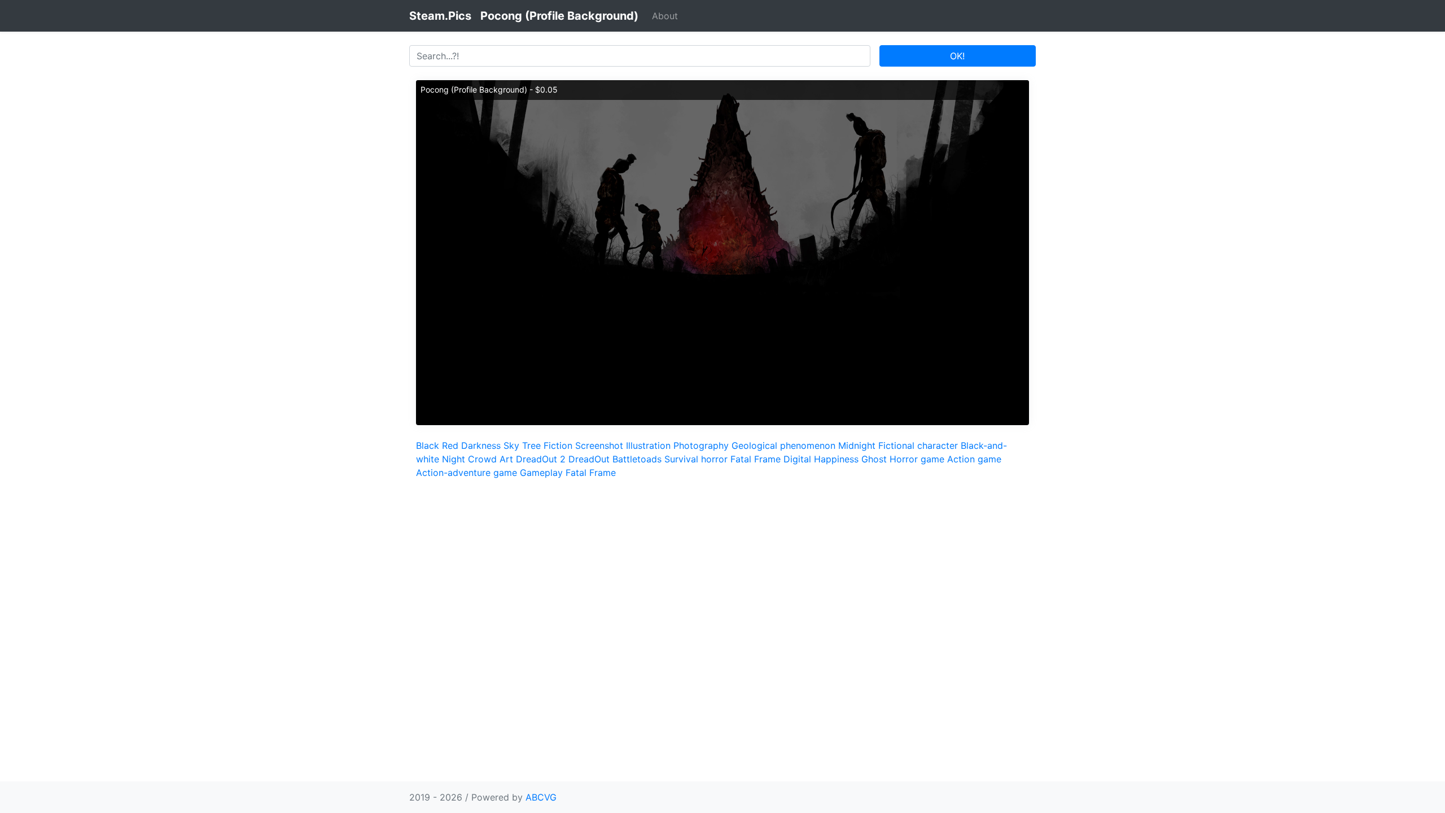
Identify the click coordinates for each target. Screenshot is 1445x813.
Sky (511, 445)
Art (506, 459)
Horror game (917, 459)
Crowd (482, 459)
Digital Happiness (821, 459)
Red (450, 445)
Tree (531, 445)
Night (453, 459)
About (665, 15)
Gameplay (541, 472)
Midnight (856, 445)
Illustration (648, 445)
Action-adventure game (466, 472)
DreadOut (589, 459)
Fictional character (918, 445)
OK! (957, 56)
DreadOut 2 (541, 459)
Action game (974, 459)
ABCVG (541, 797)
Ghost (874, 459)
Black (427, 445)
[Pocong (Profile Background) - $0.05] (722, 251)
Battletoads (637, 459)
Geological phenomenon (783, 445)
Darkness (481, 445)
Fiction (558, 445)
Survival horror (696, 459)
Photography (701, 445)
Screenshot (599, 445)
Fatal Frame (755, 459)
